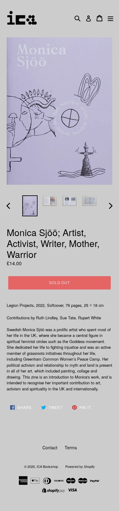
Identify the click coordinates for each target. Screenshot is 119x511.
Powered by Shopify (80, 466)
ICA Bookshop (47, 466)
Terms (71, 447)
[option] (30, 206)
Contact (49, 447)
